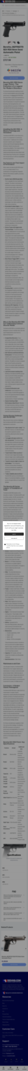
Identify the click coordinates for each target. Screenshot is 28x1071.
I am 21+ (14, 534)
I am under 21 (14, 538)
